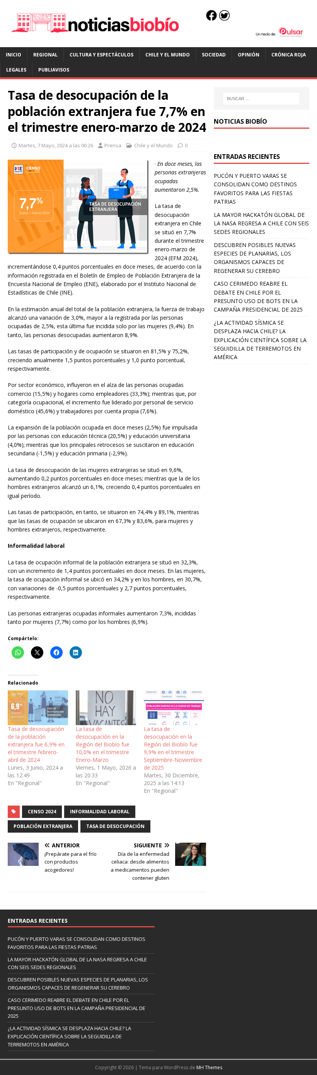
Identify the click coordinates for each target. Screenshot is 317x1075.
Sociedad (214, 54)
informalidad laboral (100, 811)
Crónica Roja (288, 54)
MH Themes (209, 1067)
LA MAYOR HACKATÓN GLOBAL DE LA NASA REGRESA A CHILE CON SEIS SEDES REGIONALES (261, 223)
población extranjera (43, 826)
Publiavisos (53, 69)
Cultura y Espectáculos (101, 54)
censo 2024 (42, 811)
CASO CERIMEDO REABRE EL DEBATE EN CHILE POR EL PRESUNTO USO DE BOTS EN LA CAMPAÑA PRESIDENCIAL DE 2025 (76, 1008)
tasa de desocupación (115, 826)
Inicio (13, 54)
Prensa (112, 145)
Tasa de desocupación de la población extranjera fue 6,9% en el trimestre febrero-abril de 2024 (36, 744)
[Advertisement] (261, 410)
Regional (45, 54)
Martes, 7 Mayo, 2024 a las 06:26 (56, 145)
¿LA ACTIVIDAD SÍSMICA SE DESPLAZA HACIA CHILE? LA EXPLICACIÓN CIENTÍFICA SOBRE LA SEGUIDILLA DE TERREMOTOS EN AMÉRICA (260, 340)
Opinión (248, 54)
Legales (16, 69)
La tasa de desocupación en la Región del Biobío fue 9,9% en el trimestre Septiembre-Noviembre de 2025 (173, 748)
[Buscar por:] (261, 98)
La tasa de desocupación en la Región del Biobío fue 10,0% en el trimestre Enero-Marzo (103, 744)
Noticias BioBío (240, 121)
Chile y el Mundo (167, 54)
